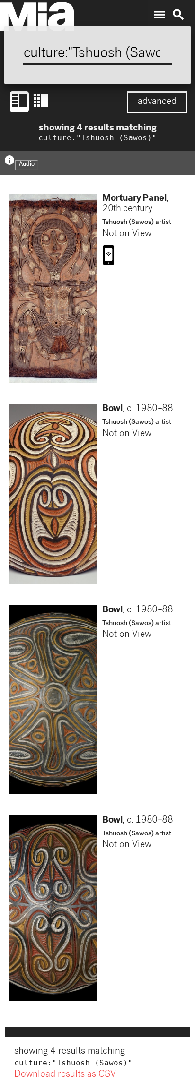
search (178, 15)
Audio (27, 165)
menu (159, 15)
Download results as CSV (65, 1075)
